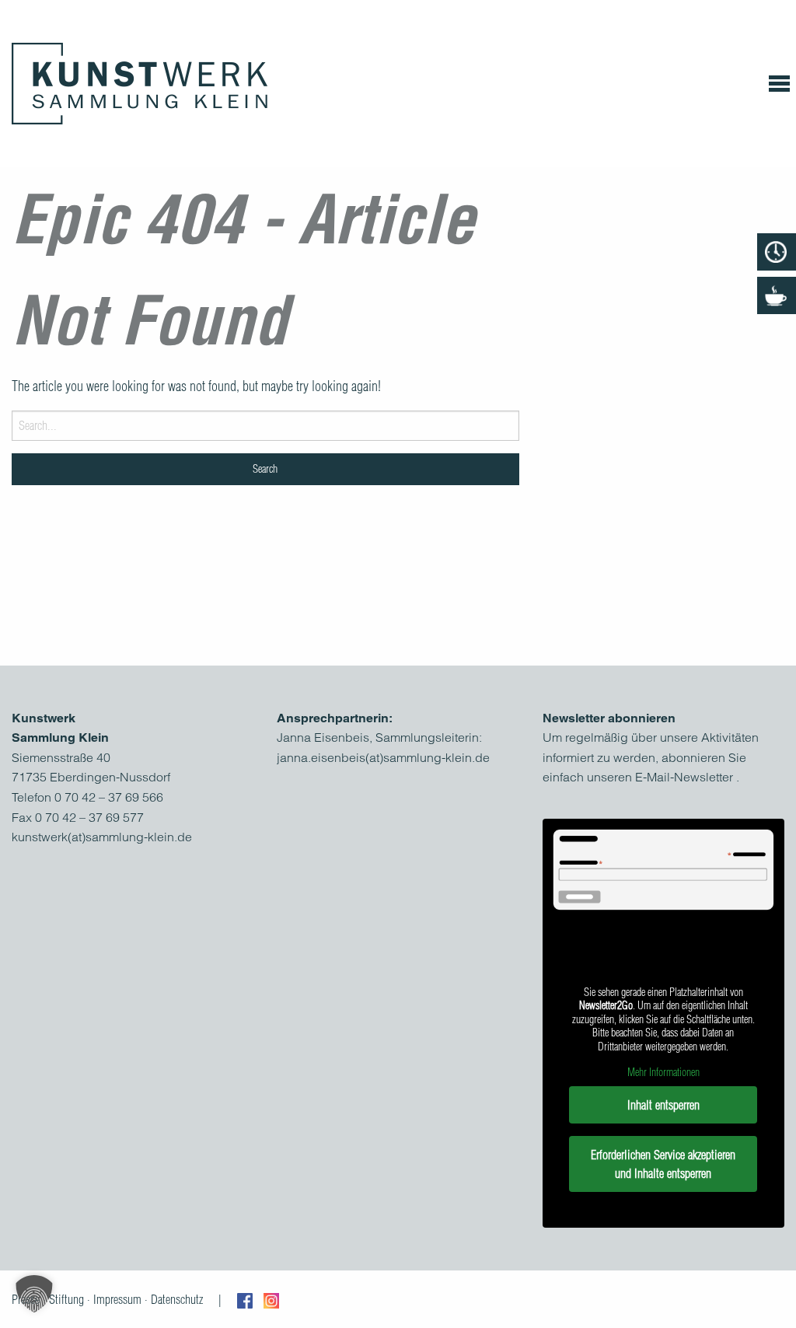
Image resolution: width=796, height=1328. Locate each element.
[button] (34, 1294)
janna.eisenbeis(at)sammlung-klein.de (383, 757)
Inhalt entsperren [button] (663, 1105)
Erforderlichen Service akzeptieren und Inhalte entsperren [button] (663, 1164)
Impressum (117, 1299)
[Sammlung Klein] (139, 83)
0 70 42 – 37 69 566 (108, 797)
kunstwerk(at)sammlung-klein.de (102, 836)
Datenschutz (177, 1299)
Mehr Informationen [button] (663, 1072)
